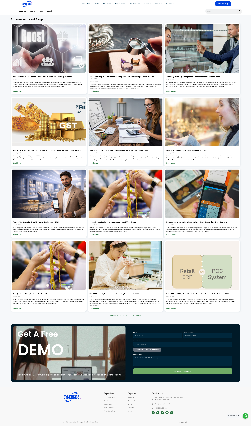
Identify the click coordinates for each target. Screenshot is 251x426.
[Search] (239, 11)
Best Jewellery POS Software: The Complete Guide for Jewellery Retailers (42, 77)
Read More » (17, 91)
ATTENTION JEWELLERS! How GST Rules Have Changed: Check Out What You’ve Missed (47, 150)
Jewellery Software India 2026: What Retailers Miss (186, 150)
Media (32, 11)
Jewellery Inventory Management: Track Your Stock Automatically (193, 77)
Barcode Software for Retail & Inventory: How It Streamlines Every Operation (197, 222)
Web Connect (120, 4)
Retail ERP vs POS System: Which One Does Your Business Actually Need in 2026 (197, 294)
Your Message (137, 355)
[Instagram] (171, 412)
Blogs (41, 11)
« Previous (114, 316)
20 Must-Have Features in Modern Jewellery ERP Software (113, 222)
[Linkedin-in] (162, 412)
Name (135, 332)
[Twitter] (157, 412)
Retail (97, 4)
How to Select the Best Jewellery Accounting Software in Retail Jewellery (119, 150)
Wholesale (107, 4)
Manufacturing (86, 4)
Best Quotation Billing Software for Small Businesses (34, 294)
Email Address (138, 341)
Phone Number (188, 332)
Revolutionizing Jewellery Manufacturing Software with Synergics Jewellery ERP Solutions (122, 78)
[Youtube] (167, 412)
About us (158, 4)
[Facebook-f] (153, 412)
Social (49, 11)
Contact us (170, 4)
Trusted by (147, 4)
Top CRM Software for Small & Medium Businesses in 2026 (36, 222)
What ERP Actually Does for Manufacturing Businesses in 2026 (114, 294)
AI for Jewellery (134, 4)
